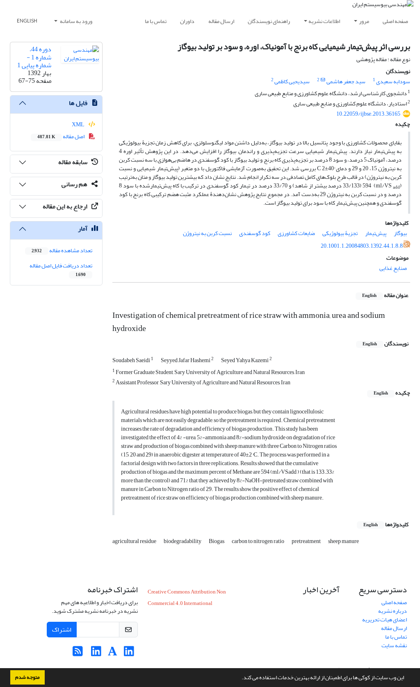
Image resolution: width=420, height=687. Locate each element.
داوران (187, 21)
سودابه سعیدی (393, 81)
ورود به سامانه (75, 21)
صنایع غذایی (393, 268)
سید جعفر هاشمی (345, 81)
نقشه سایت (394, 645)
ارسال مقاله (221, 21)
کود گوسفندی (254, 233)
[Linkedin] (129, 653)
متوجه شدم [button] (27, 677)
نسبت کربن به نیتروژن (207, 233)
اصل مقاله (61, 136)
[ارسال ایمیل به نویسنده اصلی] (323, 80)
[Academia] (112, 653)
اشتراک (61, 629)
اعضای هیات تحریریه (384, 619)
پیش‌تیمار (375, 233)
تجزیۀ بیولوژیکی (340, 233)
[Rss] (78, 653)
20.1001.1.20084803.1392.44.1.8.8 (362, 245)
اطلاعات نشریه (324, 21)
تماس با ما (156, 21)
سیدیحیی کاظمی (292, 81)
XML (78, 124)
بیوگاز (400, 233)
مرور (364, 21)
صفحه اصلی (395, 21)
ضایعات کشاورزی (296, 233)
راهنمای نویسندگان (269, 21)
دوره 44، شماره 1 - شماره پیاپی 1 (34, 57)
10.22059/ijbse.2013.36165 (368, 113)
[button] (239, 678)
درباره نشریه (392, 610)
